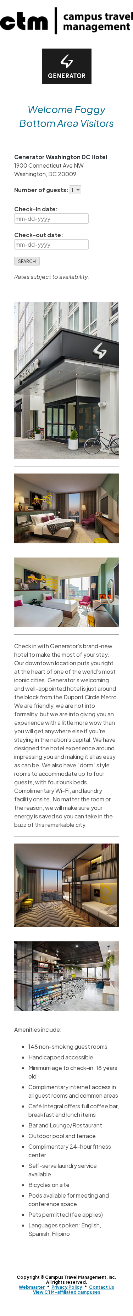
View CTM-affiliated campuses (66, 1292)
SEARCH (27, 261)
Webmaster (32, 1287)
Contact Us (101, 1287)
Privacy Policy (66, 1287)
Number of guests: (42, 190)
